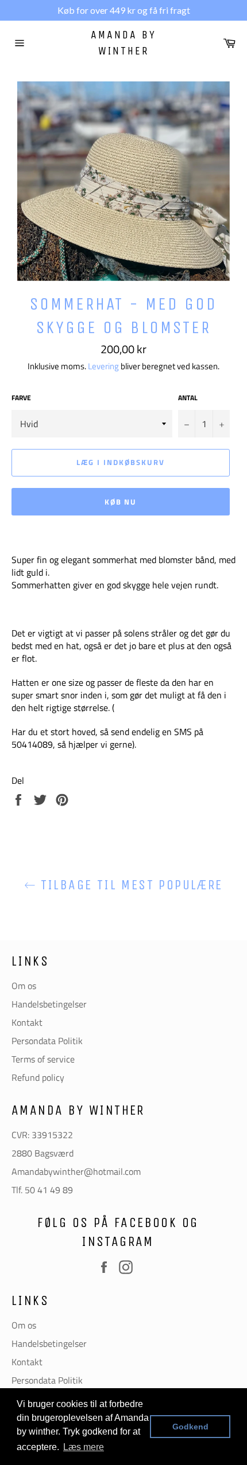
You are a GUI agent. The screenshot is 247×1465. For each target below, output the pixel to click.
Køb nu (121, 501)
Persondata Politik (47, 1041)
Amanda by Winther (123, 42)
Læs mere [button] (83, 1447)
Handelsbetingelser (49, 1004)
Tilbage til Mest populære (129, 885)
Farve (21, 398)
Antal (188, 398)
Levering (103, 366)
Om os (23, 986)
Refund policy (37, 1077)
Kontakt (27, 1022)
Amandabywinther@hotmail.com (76, 1171)
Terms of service (43, 1059)
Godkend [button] (190, 1426)
